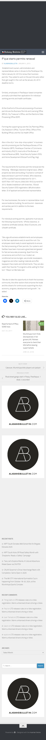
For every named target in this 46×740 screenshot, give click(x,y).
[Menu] (43, 52)
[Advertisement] (23, 24)
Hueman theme (35, 732)
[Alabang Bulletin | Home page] (18, 52)
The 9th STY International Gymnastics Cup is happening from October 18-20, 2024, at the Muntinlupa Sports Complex (19, 581)
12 (42, 324)
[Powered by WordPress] (14, 732)
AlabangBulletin (10, 63)
